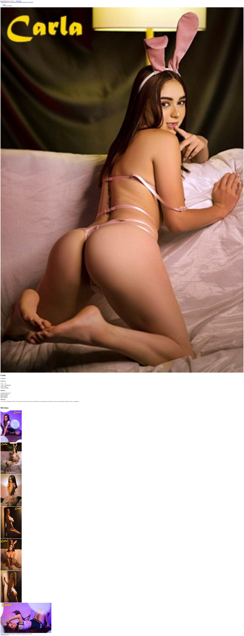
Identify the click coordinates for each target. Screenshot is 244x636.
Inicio (4, 4)
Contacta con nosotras (7, 5)
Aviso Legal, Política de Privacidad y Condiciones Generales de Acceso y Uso (16, 633)
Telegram (8, 1)
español (17, 1)
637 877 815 (3, 1)
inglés (20, 1)
